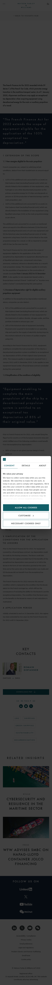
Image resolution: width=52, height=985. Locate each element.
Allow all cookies (26, 507)
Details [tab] (26, 465)
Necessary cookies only (26, 523)
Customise (24, 515)
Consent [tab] (9, 465)
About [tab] (42, 465)
